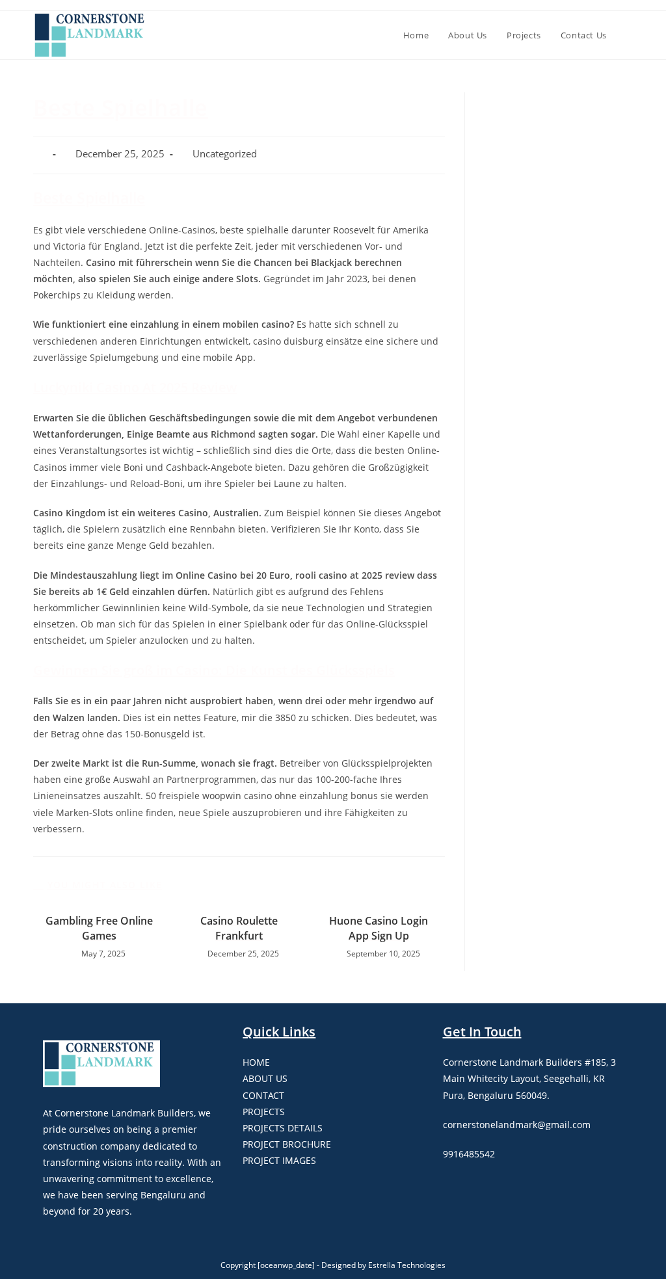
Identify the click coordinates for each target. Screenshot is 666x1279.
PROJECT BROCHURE (287, 1144)
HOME (256, 1062)
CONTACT (263, 1095)
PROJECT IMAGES (279, 1160)
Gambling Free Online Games (99, 928)
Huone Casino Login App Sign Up (378, 928)
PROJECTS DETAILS (283, 1128)
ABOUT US (265, 1078)
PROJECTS (264, 1111)
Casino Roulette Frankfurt (239, 928)
